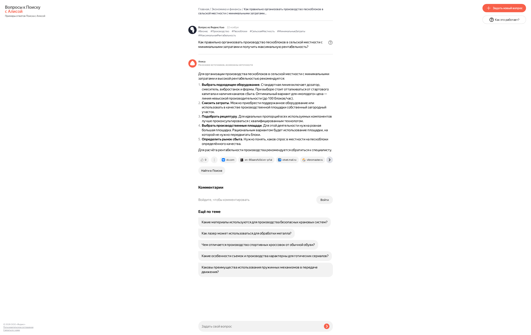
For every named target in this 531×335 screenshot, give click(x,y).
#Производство (220, 31)
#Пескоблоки (239, 31)
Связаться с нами (11, 330)
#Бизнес (203, 31)
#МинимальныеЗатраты (291, 31)
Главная (203, 9)
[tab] (203, 160)
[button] (330, 42)
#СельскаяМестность (262, 31)
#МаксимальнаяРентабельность (217, 35)
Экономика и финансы (226, 9)
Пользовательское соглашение (18, 327)
